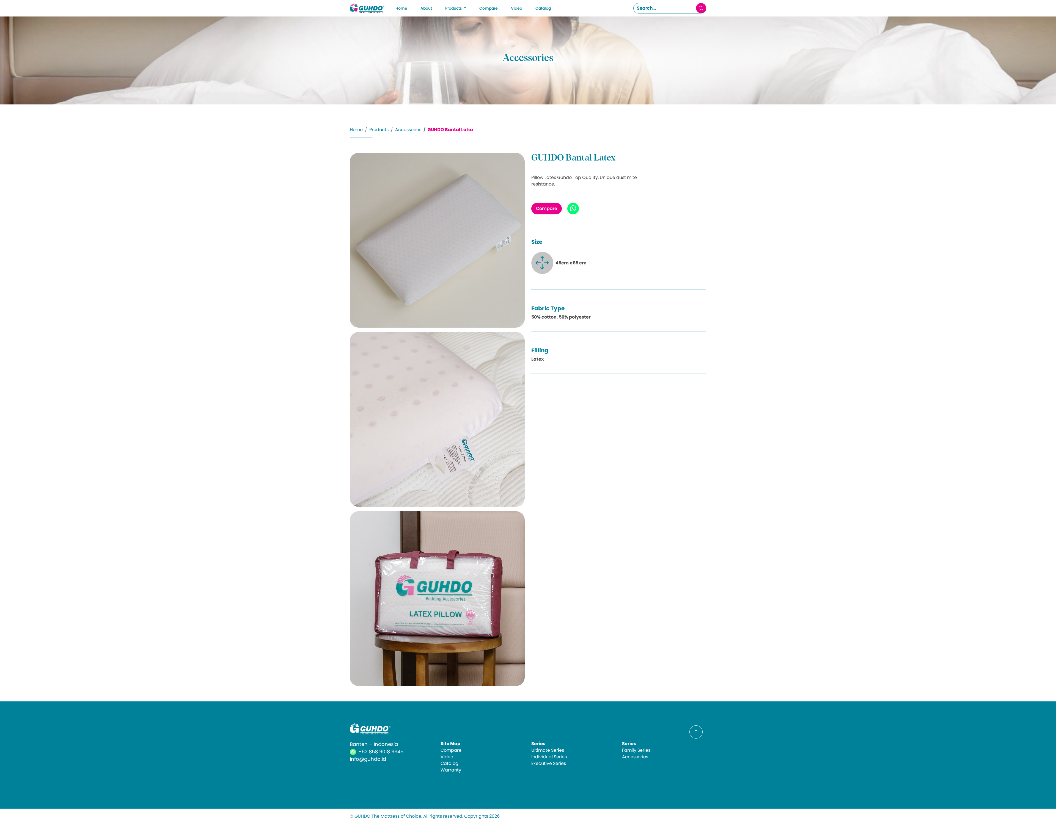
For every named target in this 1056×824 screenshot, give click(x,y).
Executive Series (548, 763)
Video (516, 8)
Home (401, 8)
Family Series (636, 750)
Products (379, 129)
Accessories (408, 129)
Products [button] (454, 8)
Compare (488, 8)
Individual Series (549, 757)
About (426, 8)
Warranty (451, 770)
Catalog (543, 8)
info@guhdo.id (368, 759)
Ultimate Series (547, 750)
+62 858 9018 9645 (380, 751)
